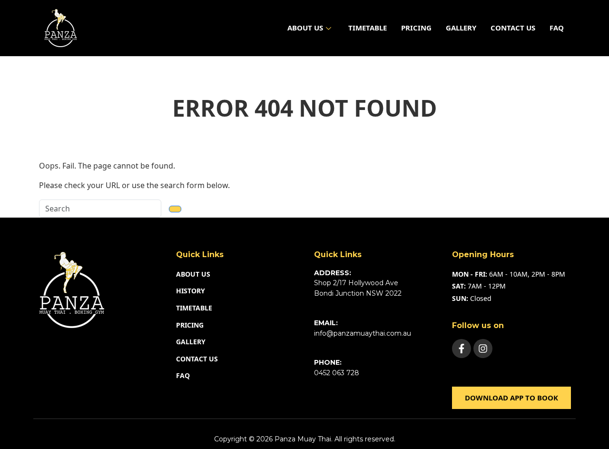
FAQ (557, 27)
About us (305, 27)
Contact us (513, 27)
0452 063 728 (336, 373)
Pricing (416, 27)
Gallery (461, 27)
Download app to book (511, 397)
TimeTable (367, 27)
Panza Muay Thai (303, 439)
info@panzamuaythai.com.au (362, 333)
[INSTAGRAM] (482, 348)
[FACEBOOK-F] (461, 348)
